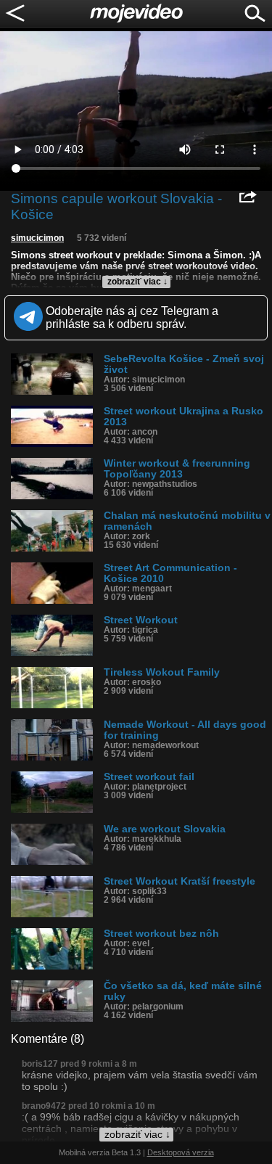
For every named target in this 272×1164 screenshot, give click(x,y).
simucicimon (37, 238)
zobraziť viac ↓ (137, 281)
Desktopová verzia (180, 1152)
